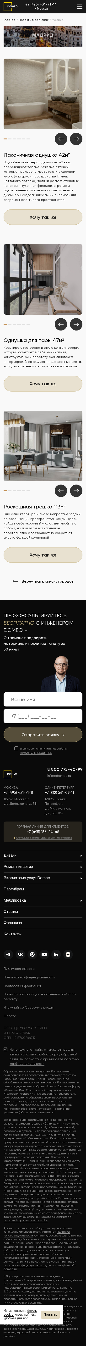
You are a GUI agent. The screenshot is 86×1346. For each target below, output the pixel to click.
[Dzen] (68, 954)
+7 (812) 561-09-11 (59, 792)
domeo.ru (20, 1250)
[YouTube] (44, 954)
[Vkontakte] (20, 954)
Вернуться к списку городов (48, 581)
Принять (50, 1314)
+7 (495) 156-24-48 (43, 831)
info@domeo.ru (59, 776)
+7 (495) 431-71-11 (41, 4)
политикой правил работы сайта (26, 1220)
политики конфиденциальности (25, 1265)
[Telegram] (8, 954)
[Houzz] (56, 954)
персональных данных (36, 752)
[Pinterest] (32, 954)
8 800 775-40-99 (64, 769)
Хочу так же (43, 217)
